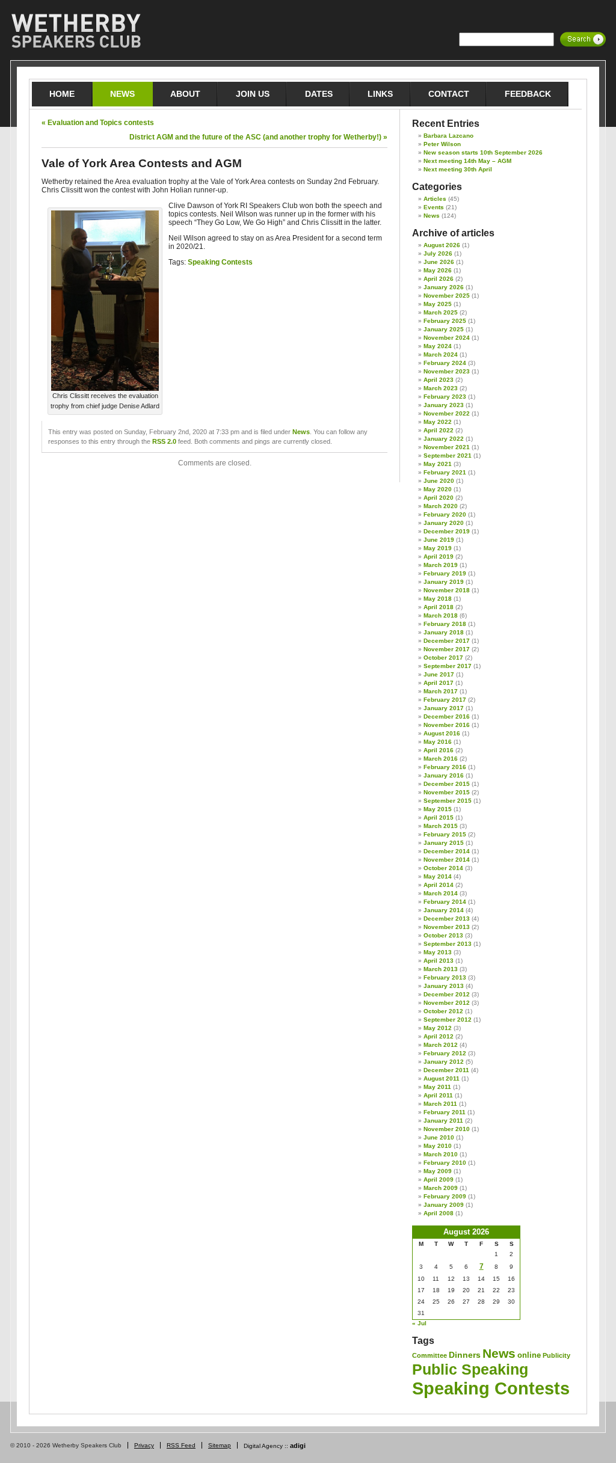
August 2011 (442, 1078)
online (529, 1355)
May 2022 (438, 422)
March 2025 (441, 312)
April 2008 (439, 1213)
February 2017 (445, 699)
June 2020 (439, 480)
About (185, 94)
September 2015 (448, 800)
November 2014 (447, 859)
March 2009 (441, 1188)
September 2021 (448, 455)
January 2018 (444, 632)
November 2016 (447, 725)
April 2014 (439, 885)
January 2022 (444, 438)
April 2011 (438, 1095)
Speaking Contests (220, 262)
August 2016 (442, 733)
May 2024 (438, 346)
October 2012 (443, 1011)
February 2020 (445, 514)
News (122, 94)
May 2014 (438, 876)
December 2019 (447, 531)
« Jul (419, 1323)
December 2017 (447, 640)
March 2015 (441, 826)
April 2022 (439, 430)
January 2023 (444, 405)
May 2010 (438, 1145)
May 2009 (438, 1171)
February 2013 (445, 977)
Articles (435, 198)
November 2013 (447, 927)
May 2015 (438, 809)
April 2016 (439, 750)
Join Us (253, 94)
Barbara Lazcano (448, 135)
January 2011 (443, 1120)
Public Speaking (470, 1369)
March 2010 (441, 1154)
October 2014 (443, 868)
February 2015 (445, 834)
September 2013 (448, 943)
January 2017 (444, 708)
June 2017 (439, 674)
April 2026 (439, 278)
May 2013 (438, 952)
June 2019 (439, 539)
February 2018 (445, 624)
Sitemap (219, 1445)
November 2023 (447, 371)
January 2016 (444, 775)
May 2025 (438, 304)
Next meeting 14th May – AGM (467, 161)
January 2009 (444, 1204)
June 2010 (439, 1137)
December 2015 (447, 784)
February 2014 (445, 901)
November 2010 (447, 1129)
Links (380, 94)
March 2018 (441, 615)
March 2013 (441, 969)
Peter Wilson (442, 144)
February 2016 (445, 767)
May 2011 (437, 1087)
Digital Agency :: (275, 1446)
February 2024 (445, 363)
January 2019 (444, 581)
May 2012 (438, 1028)
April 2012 (439, 1036)
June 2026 (439, 262)
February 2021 (445, 472)
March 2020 (441, 506)
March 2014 (441, 893)
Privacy (144, 1445)
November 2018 (447, 590)
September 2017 (448, 666)
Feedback (528, 94)
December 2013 (447, 918)
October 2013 (443, 935)
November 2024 (447, 337)
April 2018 (439, 607)
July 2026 (438, 253)
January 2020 (444, 523)
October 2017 (443, 657)
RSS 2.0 (164, 441)
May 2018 (438, 598)
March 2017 (441, 691)
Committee (429, 1355)
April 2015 (439, 817)
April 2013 (439, 960)
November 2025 (447, 295)
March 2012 (441, 1044)
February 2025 (445, 320)
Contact (448, 94)
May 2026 (438, 270)
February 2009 (445, 1196)
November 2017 (447, 649)
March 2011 (440, 1103)
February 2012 (445, 1053)
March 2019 (441, 565)
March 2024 (441, 354)
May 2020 (438, 489)
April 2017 (439, 682)
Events (434, 207)
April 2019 (439, 556)
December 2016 (447, 716)
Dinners (465, 1355)
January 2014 (444, 910)
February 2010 (445, 1162)
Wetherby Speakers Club (75, 31)
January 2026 (444, 287)
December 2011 (446, 1070)
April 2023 (439, 379)
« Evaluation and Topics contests (98, 122)
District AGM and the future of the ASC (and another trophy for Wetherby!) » (258, 137)
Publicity (556, 1355)
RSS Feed (181, 1445)
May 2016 (438, 741)
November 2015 (447, 792)
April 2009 (439, 1179)
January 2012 (444, 1061)
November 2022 (447, 413)
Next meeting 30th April (458, 169)
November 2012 (447, 1002)
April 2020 (439, 497)
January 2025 (444, 329)
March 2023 (441, 388)
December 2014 (447, 851)
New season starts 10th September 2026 (483, 152)
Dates (319, 94)
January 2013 (444, 986)
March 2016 (441, 758)
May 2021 (438, 464)
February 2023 (445, 396)
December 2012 (447, 994)
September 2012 (448, 1019)
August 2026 (442, 245)
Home (62, 94)
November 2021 (447, 447)
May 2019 (438, 548)
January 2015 (444, 842)
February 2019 (445, 573)
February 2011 (445, 1112)
